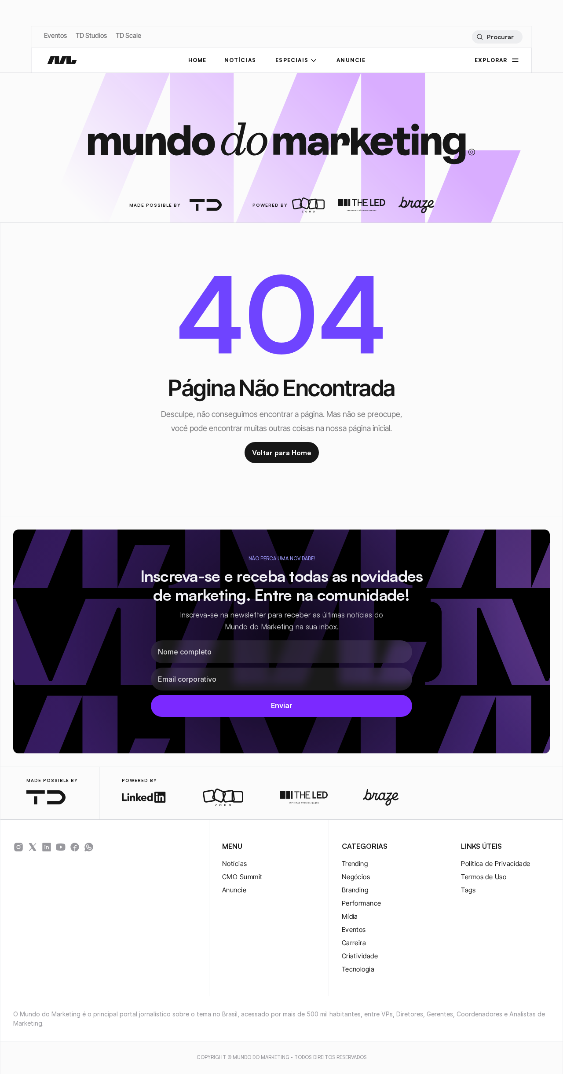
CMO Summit (242, 877)
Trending (355, 863)
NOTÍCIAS (240, 60)
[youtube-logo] (60, 847)
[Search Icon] (497, 37)
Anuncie (234, 890)
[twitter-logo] (32, 847)
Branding (355, 890)
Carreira (354, 943)
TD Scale (128, 35)
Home (197, 60)
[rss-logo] (74, 847)
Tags (468, 890)
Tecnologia (358, 969)
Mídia (350, 916)
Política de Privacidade (495, 863)
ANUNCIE (351, 60)
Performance (361, 903)
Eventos (55, 35)
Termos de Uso (483, 877)
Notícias (234, 863)
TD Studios (91, 35)
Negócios (356, 877)
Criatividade (360, 956)
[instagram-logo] (18, 847)
